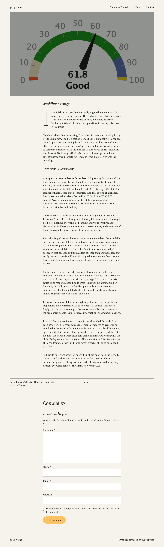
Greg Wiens (16, 7)
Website (47, 494)
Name (47, 467)
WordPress (148, 539)
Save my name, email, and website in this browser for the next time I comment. (83, 510)
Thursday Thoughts (44, 381)
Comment (49, 430)
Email (47, 481)
